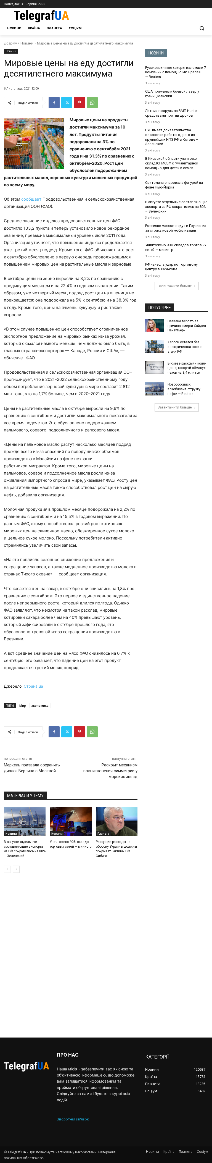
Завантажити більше (175, 286)
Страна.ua (33, 686)
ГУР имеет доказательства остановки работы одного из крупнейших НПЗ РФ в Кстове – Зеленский (171, 137)
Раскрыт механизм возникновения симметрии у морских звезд (110, 771)
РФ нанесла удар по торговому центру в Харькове (171, 266)
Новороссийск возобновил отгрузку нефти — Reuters (184, 389)
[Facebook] (54, 102)
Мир (22, 705)
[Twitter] (66, 102)
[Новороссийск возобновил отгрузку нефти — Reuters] (154, 388)
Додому (10, 43)
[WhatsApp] (92, 102)
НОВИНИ (156, 53)
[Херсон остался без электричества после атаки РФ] (154, 346)
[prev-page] (7, 869)
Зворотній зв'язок (73, 1119)
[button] (201, 28)
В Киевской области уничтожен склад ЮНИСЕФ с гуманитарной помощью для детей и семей (171, 163)
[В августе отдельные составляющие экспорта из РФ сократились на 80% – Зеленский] (25, 821)
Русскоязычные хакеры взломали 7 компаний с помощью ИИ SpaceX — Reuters (175, 72)
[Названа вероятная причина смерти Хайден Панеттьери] (154, 325)
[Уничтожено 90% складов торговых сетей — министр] (70, 821)
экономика (40, 705)
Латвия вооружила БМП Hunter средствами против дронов (171, 113)
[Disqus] (70, 955)
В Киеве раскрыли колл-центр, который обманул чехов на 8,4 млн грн (187, 368)
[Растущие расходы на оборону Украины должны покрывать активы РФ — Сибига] (116, 821)
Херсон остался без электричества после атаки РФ (185, 346)
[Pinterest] (79, 102)
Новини (26, 43)
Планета (103, 833)
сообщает (31, 199)
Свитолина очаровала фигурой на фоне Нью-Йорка (174, 184)
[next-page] (16, 869)
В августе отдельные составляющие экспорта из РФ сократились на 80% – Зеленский (176, 206)
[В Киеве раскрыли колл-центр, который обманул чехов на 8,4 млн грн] (154, 367)
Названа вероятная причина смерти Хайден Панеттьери (187, 325)
